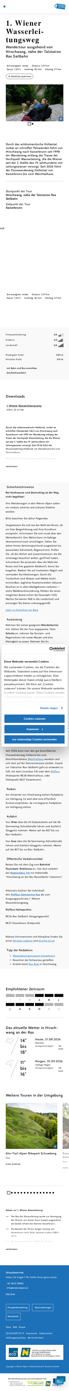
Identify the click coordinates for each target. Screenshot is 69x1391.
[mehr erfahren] (31, 1134)
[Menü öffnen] (4, 6)
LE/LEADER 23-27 (15, 1333)
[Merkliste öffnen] (15, 6)
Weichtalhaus (36, 759)
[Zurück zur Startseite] (59, 7)
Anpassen (32, 729)
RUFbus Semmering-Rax (25, 894)
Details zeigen (49, 708)
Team (8, 1327)
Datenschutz (45, 1333)
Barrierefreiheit (36, 1337)
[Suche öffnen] (18, 6)
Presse (22, 1327)
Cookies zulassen (34, 718)
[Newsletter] (12, 6)
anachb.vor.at (46, 940)
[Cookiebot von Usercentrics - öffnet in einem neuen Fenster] (49, 649)
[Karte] (10, 6)
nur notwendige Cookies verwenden (34, 739)
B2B (15, 1327)
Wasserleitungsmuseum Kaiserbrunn (34, 955)
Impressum (32, 1333)
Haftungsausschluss (16, 1337)
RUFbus (55, 771)
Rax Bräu (34, 964)
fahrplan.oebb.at (23, 940)
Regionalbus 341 (20, 872)
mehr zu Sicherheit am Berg (22, 610)
